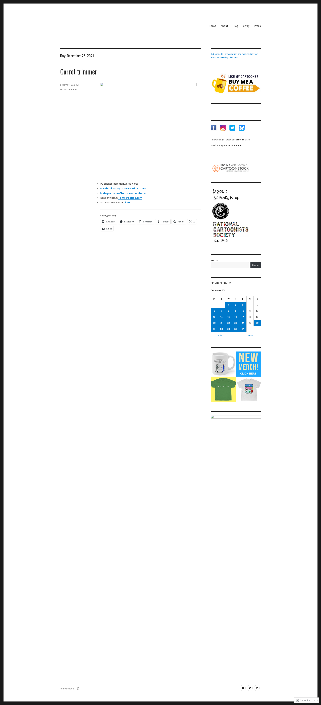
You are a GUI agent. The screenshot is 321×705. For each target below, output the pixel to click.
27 (214, 329)
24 (243, 323)
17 (243, 317)
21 (222, 323)
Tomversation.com (130, 197)
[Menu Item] (243, 688)
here (128, 202)
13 (214, 317)
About (224, 25)
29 (228, 329)
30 (235, 329)
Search (214, 260)
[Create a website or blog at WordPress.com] (78, 688)
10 (243, 311)
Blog (235, 25)
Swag (246, 25)
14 (221, 317)
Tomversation (67, 688)
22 (228, 323)
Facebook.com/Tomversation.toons (123, 188)
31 (243, 329)
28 (221, 329)
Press (257, 25)
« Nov (221, 335)
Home (212, 25)
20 (214, 323)
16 (236, 317)
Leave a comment (69, 89)
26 (257, 323)
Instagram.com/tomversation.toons (123, 193)
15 (229, 317)
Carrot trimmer (78, 71)
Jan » (250, 335)
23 (235, 323)
